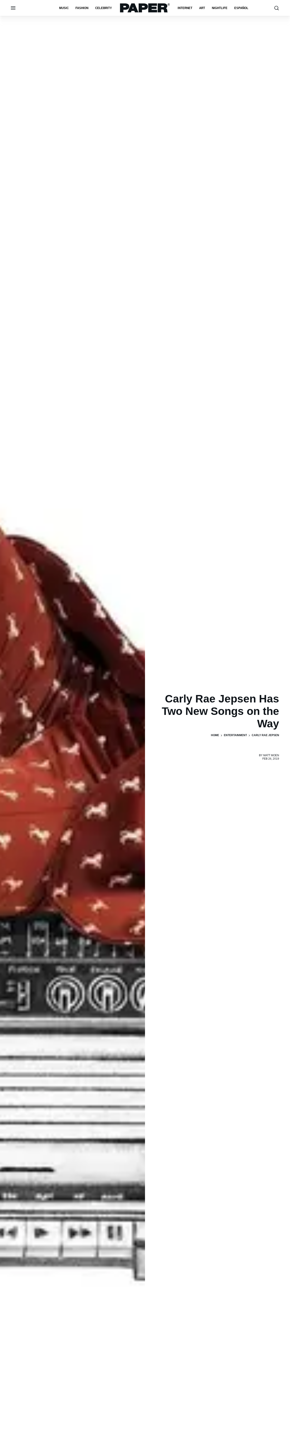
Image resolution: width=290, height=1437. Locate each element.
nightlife (219, 8)
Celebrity (103, 8)
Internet (185, 8)
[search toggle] (276, 8)
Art (202, 8)
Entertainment (235, 735)
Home (215, 735)
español (241, 8)
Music (64, 8)
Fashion (81, 8)
